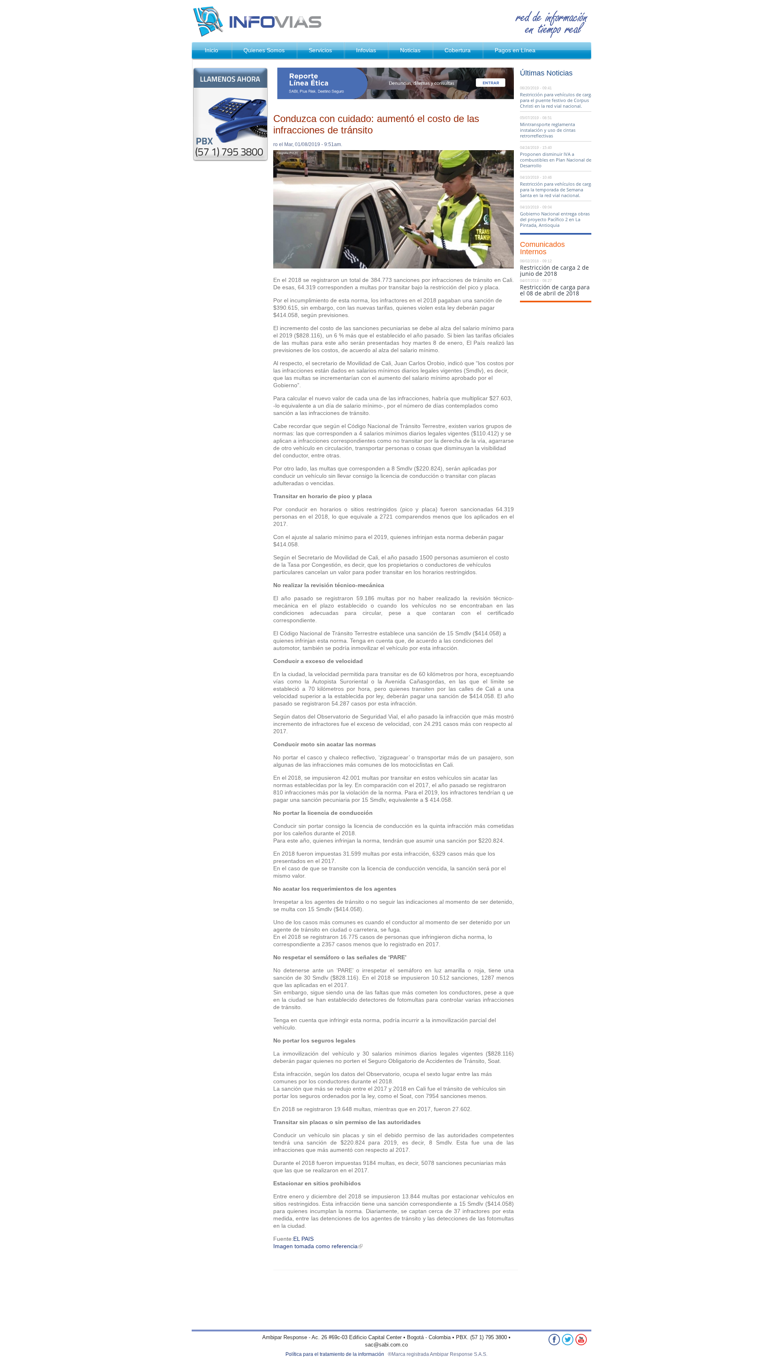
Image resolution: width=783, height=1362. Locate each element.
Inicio (211, 50)
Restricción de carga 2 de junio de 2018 (554, 270)
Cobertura (458, 50)
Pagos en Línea (515, 50)
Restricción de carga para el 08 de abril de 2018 (555, 290)
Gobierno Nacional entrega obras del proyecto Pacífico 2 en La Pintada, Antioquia (555, 219)
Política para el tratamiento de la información (334, 1354)
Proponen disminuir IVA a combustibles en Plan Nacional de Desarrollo (555, 160)
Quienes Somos (264, 50)
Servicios (320, 50)
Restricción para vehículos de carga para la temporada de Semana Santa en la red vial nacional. (556, 189)
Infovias (260, 21)
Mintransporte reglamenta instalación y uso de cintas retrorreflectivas (547, 130)
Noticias (410, 50)
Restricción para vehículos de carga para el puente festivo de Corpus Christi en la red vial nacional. (556, 100)
